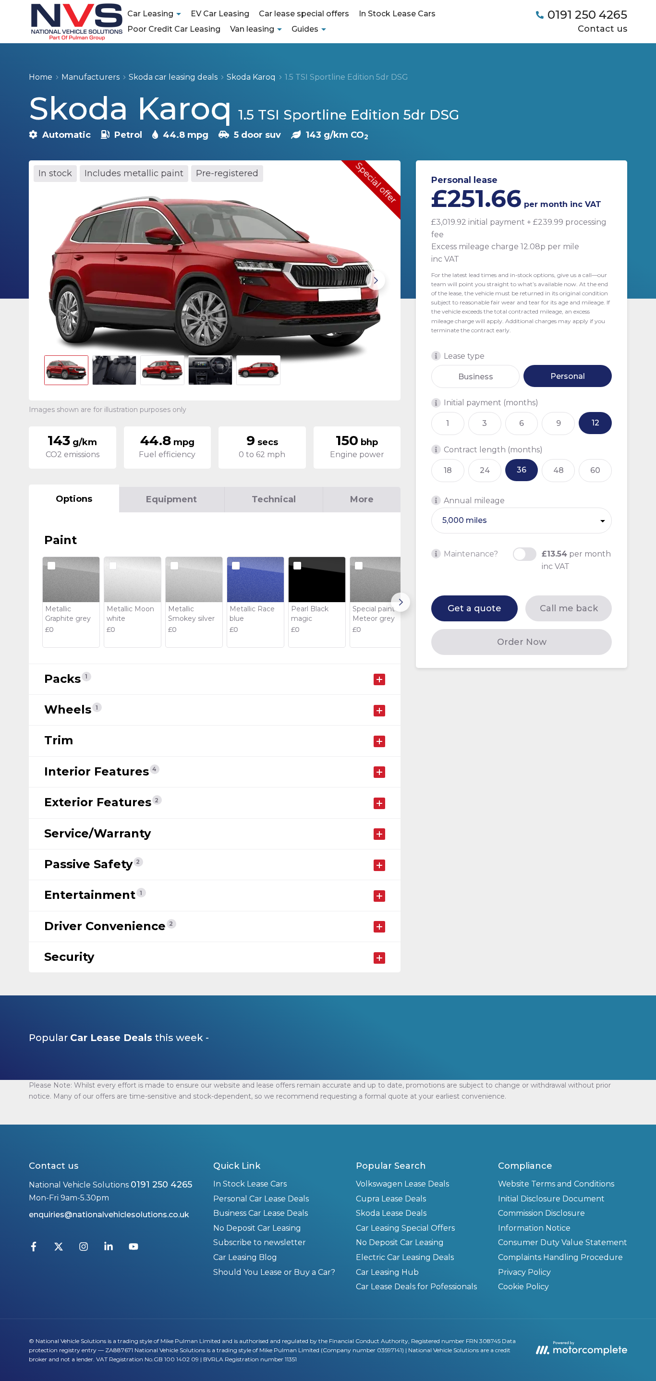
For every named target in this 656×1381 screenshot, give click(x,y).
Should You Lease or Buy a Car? (274, 1272)
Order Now (522, 642)
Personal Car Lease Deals (261, 1198)
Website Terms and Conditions (556, 1183)
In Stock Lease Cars (397, 13)
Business (475, 376)
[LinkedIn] (108, 1248)
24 (485, 470)
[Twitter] (58, 1248)
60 (595, 470)
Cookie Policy (523, 1286)
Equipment (171, 499)
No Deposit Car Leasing (257, 1228)
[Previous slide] (53, 280)
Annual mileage (474, 500)
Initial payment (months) (491, 403)
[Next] (400, 602)
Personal (567, 376)
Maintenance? (471, 553)
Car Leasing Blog (245, 1257)
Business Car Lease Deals (260, 1213)
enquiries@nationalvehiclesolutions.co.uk (109, 1214)
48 (558, 470)
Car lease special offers (304, 13)
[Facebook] (33, 1248)
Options (74, 499)
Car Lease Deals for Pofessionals (416, 1286)
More (362, 499)
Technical (274, 499)
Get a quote (474, 608)
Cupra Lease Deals (391, 1198)
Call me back (569, 608)
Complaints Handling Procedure (560, 1257)
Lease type (464, 356)
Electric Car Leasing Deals (405, 1257)
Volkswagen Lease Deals (402, 1183)
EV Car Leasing (220, 13)
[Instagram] (83, 1248)
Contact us (602, 29)
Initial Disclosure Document (551, 1198)
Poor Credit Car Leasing (173, 29)
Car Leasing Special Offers (405, 1228)
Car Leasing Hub (387, 1272)
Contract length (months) (493, 449)
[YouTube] (133, 1248)
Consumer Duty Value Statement (562, 1242)
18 (448, 470)
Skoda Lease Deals (391, 1213)
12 (595, 422)
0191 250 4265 (161, 1184)
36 (521, 469)
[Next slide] (375, 280)
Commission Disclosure (541, 1213)
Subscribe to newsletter (259, 1242)
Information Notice (534, 1228)
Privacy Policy (524, 1272)
